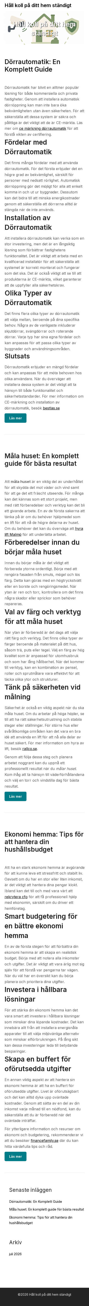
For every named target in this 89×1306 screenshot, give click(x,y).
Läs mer (15, 418)
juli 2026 (15, 1254)
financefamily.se (44, 1140)
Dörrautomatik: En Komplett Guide (32, 65)
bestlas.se (51, 408)
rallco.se (29, 748)
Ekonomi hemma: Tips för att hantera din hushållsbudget (44, 841)
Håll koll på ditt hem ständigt (38, 5)
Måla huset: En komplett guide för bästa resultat (42, 459)
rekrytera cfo (16, 896)
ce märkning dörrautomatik (42, 128)
